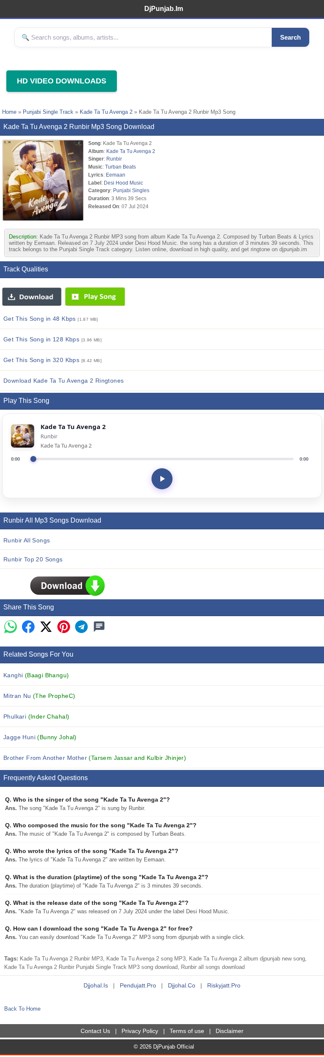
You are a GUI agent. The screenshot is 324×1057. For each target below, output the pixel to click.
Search (290, 37)
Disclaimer (229, 1030)
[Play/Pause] (162, 478)
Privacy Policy (140, 1030)
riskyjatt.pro (223, 985)
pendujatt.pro (138, 985)
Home (9, 112)
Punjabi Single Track (48, 112)
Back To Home (22, 1009)
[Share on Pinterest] (63, 627)
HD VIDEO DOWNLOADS (61, 81)
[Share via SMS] (99, 627)
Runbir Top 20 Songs (33, 559)
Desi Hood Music (123, 182)
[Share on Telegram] (81, 627)
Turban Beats (120, 166)
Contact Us (95, 1030)
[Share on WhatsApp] (10, 627)
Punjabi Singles (131, 190)
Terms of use (187, 1030)
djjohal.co (181, 985)
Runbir (114, 158)
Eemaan (115, 174)
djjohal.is (96, 985)
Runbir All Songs (26, 540)
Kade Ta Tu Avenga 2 (106, 112)
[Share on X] (46, 627)
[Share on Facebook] (28, 627)
